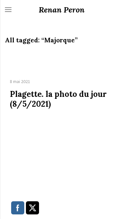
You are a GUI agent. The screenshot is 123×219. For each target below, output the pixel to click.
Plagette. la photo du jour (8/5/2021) (58, 99)
